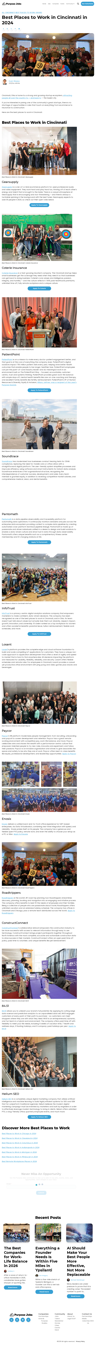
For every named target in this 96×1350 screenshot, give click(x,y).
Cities (57, 1325)
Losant (5, 649)
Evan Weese (14, 81)
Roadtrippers (7, 898)
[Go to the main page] (12, 4)
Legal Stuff (71, 1319)
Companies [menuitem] (55, 3)
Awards (41, 1319)
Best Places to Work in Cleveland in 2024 (19, 1138)
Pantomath (7, 519)
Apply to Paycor (69, 754)
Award (39, 12)
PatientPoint (7, 359)
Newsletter (59, 1321)
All (3, 12)
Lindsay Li (11, 1271)
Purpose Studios (44, 1322)
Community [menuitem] (69, 3)
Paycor (5, 736)
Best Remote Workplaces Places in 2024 (19, 1161)
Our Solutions (87, 4)
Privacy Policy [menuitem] (80, 1341)
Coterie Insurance (10, 273)
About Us (70, 1316)
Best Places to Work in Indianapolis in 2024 (20, 1147)
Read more (12, 1287)
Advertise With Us (88, 1322)
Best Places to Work (25, 12)
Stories (57, 1323)
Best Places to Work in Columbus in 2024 (20, 1143)
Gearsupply (7, 187)
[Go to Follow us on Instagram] (28, 1320)
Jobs (56, 1316)
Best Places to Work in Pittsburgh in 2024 (20, 1157)
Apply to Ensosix (21, 834)
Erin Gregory (43, 1275)
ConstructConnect (10, 928)
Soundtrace (7, 461)
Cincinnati (10, 12)
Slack (57, 1330)
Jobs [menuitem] (49, 3)
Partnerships (43, 1316)
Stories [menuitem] (44, 3)
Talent (57, 1319)
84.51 (4, 1011)
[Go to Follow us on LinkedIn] (11, 1320)
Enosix (4, 824)
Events (57, 1328)
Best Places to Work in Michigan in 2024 (19, 1152)
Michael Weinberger (78, 1280)
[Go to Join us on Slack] (17, 1320)
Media (84, 1319)
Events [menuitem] (62, 3)
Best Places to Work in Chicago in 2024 (19, 1133)
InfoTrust (6, 613)
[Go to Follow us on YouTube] (23, 1320)
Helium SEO (7, 1099)
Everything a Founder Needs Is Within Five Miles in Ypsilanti (47, 1259)
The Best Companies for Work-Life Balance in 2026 (15, 1257)
